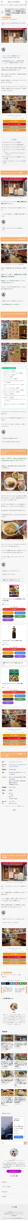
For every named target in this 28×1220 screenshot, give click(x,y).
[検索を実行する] (25, 1143)
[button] (3, 983)
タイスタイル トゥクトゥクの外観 (12, 142)
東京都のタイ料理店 (7, 17)
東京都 (10, 772)
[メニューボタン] (2, 2)
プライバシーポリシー (19, 1213)
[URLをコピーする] (25, 983)
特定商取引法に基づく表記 (9, 1213)
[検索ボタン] (26, 2)
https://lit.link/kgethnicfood (9, 57)
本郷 (16, 772)
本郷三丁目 (4, 976)
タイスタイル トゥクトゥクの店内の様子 (14, 144)
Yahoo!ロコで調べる (14, 127)
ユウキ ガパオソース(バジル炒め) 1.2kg (12, 640)
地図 (22, 118)
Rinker (16, 117)
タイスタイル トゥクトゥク (14, 115)
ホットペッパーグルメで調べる (14, 124)
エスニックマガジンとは (18, 1212)
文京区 (13, 772)
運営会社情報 (14, 1215)
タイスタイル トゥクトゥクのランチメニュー (15, 147)
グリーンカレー (13, 974)
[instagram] (14, 1176)
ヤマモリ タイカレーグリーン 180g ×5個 (12, 683)
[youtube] (17, 1176)
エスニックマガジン (14, 2)
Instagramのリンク (14, 1171)
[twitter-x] (11, 1176)
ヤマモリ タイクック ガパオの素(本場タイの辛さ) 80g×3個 (13, 599)
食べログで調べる (14, 121)
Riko (14, 1012)
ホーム (6, 1212)
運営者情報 (10, 1212)
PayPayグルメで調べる (14, 130)
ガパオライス (6, 974)
